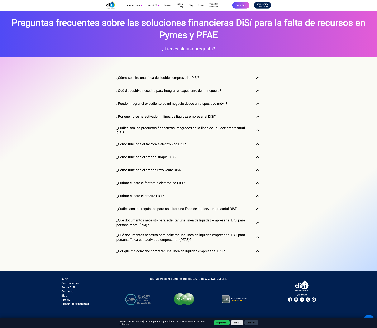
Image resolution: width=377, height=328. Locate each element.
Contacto (168, 5)
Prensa (201, 5)
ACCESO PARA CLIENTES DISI (262, 5)
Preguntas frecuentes (75, 304)
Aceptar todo (222, 323)
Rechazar (237, 323)
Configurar (251, 323)
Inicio (64, 279)
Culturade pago (180, 5)
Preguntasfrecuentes (213, 5)
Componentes (70, 283)
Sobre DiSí (68, 287)
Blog (191, 5)
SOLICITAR (241, 5)
